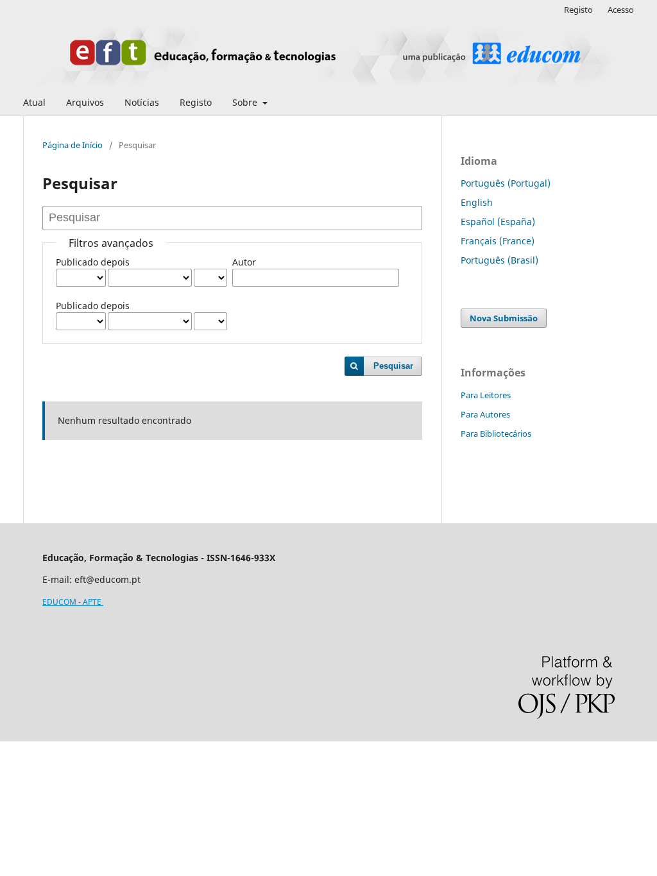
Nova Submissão (504, 318)
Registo (196, 102)
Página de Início (72, 145)
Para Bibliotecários (496, 433)
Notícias (141, 102)
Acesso (621, 9)
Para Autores (485, 414)
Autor (244, 262)
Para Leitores (486, 395)
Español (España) (498, 221)
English (477, 202)
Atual (34, 102)
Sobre (246, 102)
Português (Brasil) (499, 260)
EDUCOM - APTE (72, 601)
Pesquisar (393, 366)
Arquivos (85, 102)
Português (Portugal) (505, 183)
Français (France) (497, 241)
